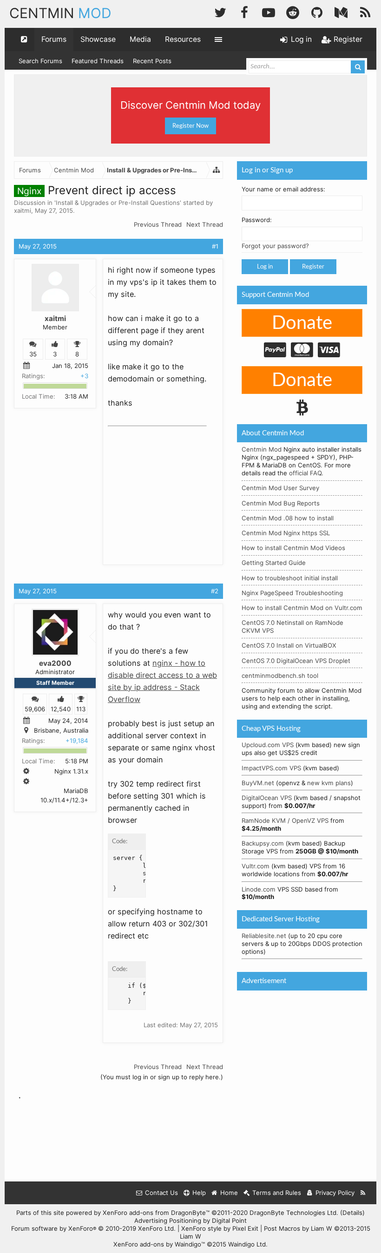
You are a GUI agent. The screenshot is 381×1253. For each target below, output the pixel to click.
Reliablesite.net (264, 935)
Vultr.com (255, 866)
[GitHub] (317, 11)
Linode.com (259, 889)
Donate (302, 323)
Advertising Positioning (167, 1220)
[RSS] (365, 11)
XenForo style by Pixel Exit (219, 1228)
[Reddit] (293, 11)
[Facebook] (244, 11)
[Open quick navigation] (24, 39)
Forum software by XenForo (93, 1228)
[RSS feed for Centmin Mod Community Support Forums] (363, 1193)
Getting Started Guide (274, 562)
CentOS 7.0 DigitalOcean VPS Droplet (296, 660)
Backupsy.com (263, 843)
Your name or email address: (283, 189)
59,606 (35, 708)
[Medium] (341, 11)
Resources (183, 39)
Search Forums (40, 61)
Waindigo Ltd (247, 1244)
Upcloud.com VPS (268, 744)
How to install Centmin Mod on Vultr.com (302, 607)
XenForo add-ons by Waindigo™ (159, 1244)
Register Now (190, 126)
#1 (215, 246)
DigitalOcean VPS (267, 797)
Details (352, 1212)
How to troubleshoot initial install (290, 578)
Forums (53, 39)
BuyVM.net (258, 783)
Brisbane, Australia (61, 730)
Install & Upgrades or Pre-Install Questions (118, 202)
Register (313, 266)
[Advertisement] (177, 488)
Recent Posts (152, 61)
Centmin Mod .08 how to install (288, 518)
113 (80, 708)
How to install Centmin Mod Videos (293, 547)
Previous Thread (158, 224)
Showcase (98, 39)
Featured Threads (98, 61)
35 (33, 354)
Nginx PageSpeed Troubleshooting (292, 593)
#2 (214, 591)
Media (140, 39)
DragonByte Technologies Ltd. (294, 1212)
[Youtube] (268, 11)
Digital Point (229, 1220)
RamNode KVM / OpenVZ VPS (285, 820)
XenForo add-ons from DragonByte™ (156, 1212)
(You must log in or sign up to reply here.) (161, 1077)
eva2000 (55, 663)
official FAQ (305, 473)
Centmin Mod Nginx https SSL (286, 533)
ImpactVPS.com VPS (271, 768)
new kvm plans (329, 783)
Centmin (60, 13)
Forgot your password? (275, 245)
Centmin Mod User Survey (280, 488)
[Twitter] (220, 11)
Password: (257, 219)
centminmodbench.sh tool (280, 675)
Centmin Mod (262, 449)
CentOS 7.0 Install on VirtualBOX (289, 645)
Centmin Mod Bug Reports (281, 503)
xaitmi (22, 210)
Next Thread (204, 224)
